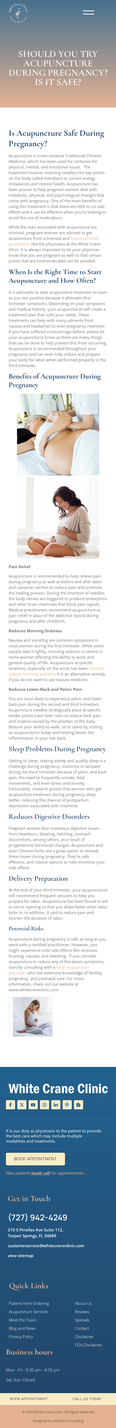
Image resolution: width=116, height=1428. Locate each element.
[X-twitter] (21, 1104)
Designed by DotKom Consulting (58, 1420)
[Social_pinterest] (67, 1104)
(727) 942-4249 (37, 1217)
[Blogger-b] (78, 1104)
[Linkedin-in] (55, 1104)
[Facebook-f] (10, 1104)
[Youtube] (33, 1104)
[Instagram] (44, 1104)
